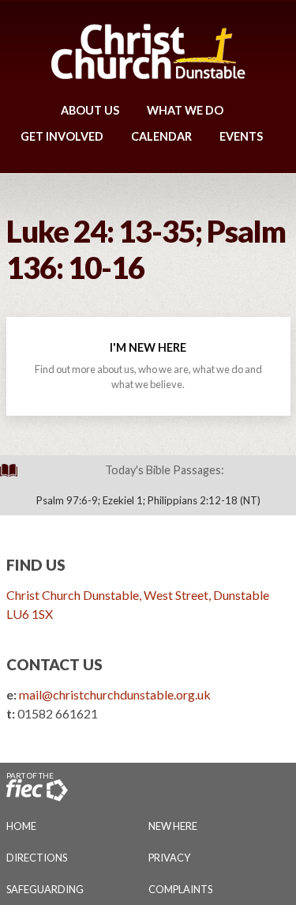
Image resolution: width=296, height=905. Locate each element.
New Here (172, 826)
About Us (90, 110)
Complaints (180, 889)
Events (241, 136)
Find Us (36, 565)
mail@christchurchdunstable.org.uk (115, 694)
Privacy (169, 857)
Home (21, 826)
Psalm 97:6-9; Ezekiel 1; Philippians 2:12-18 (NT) (148, 500)
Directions (36, 857)
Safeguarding (45, 889)
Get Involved (62, 136)
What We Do (185, 110)
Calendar (161, 136)
